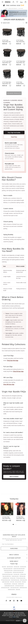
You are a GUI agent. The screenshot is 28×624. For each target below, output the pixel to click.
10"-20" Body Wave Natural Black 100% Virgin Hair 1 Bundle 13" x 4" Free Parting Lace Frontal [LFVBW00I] (6, 83)
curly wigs (12, 581)
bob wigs (24, 581)
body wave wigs (23, 579)
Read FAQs (14, 137)
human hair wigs (15, 576)
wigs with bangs (7, 583)
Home (6, 8)
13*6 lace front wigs (5, 587)
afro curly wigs (18, 581)
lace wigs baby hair (7, 576)
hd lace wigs (12, 578)
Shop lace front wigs (12, 360)
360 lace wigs (22, 576)
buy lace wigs (16, 574)
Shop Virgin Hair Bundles (14, 132)
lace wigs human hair (8, 568)
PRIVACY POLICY (10, 620)
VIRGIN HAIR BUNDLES (12, 8)
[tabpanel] (7, 513)
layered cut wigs (11, 589)
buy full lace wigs (8, 572)
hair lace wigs (23, 566)
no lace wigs (14, 583)
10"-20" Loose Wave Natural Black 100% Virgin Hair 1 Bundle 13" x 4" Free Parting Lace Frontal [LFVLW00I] (7, 62)
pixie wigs (18, 589)
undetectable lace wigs (9, 585)
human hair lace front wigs (18, 568)
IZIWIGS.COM (7, 2)
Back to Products (14, 476)
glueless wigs (21, 583)
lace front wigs (10, 566)
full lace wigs (16, 566)
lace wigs (4, 566)
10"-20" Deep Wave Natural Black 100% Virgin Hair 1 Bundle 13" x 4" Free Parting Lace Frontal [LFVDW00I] (20, 62)
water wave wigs (5, 581)
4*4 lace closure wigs (5, 579)
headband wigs (6, 578)
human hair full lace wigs (7, 574)
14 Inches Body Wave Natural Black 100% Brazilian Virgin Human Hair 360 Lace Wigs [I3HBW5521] (6, 517)
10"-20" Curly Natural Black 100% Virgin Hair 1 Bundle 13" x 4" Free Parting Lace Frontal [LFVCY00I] (6, 41)
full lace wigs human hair (18, 572)
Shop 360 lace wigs (8, 384)
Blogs (21, 2)
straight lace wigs (23, 587)
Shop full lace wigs (18, 371)
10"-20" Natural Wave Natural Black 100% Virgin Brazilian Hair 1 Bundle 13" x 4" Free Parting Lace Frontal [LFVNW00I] (21, 41)
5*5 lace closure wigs (20, 578)
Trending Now (14, 499)
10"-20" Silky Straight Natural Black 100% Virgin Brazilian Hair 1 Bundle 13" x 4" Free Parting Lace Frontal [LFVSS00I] (21, 83)
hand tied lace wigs (15, 579)
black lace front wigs (8, 570)
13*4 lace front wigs (19, 585)
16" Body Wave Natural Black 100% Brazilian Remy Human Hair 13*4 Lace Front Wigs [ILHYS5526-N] (20, 517)
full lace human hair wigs (18, 570)
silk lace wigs (23, 574)
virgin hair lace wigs (14, 587)
